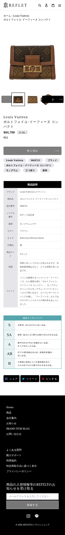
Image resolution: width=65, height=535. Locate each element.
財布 (45, 170)
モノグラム (12, 170)
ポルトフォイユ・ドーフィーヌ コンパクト (28, 165)
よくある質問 (13, 450)
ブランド (52, 160)
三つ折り (30, 170)
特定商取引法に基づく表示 (21, 466)
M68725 (35, 160)
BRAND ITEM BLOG (18, 428)
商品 (8, 412)
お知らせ (11, 423)
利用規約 (11, 460)
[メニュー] (59, 5)
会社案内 (11, 418)
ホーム (7, 15)
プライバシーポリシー (19, 471)
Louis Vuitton (14, 160)
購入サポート (13, 455)
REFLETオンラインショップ (36, 524)
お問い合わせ (13, 434)
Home (10, 407)
